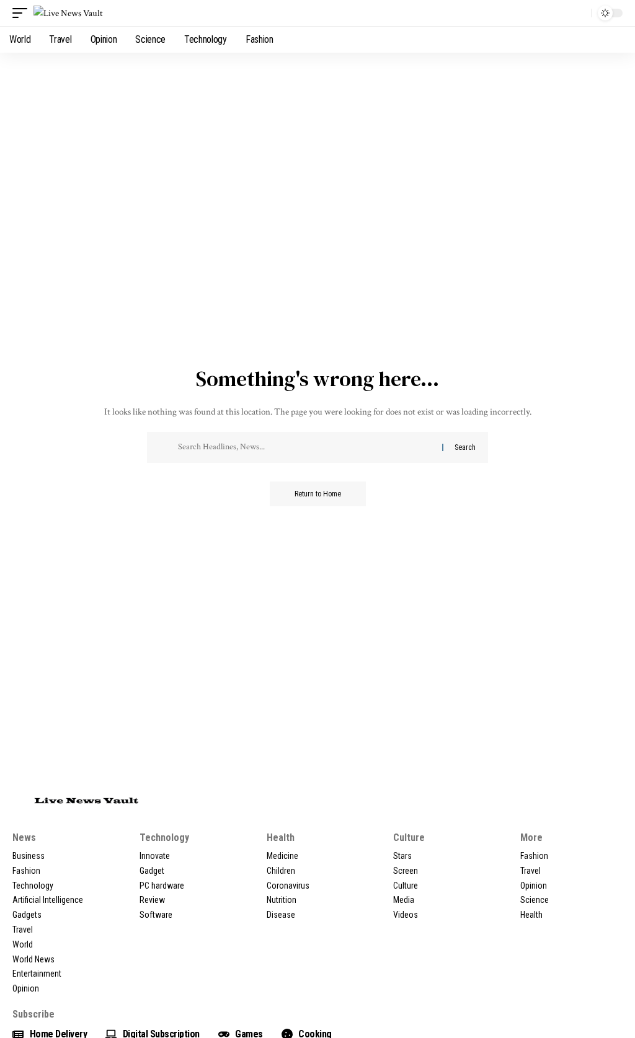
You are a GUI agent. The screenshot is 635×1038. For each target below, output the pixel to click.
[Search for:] (305, 447)
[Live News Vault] (68, 13)
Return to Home (318, 494)
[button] (22, 13)
